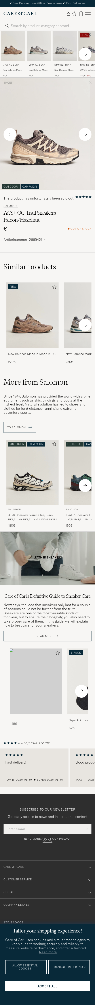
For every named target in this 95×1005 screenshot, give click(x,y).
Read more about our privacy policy (47, 840)
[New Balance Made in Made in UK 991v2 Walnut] (32, 350)
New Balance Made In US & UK (12, 66)
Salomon (11, 206)
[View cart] (81, 13)
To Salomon (17, 427)
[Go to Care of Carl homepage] (20, 13)
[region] (47, 767)
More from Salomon (36, 382)
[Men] (36, 681)
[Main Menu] (88, 13)
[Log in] (68, 13)
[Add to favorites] (53, 287)
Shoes (8, 82)
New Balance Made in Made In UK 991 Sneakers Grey (38, 70)
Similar (30, 266)
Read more (44, 636)
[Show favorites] (74, 13)
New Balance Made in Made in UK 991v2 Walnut (12, 70)
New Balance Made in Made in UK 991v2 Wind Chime (63, 70)
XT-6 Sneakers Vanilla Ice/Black (30, 515)
